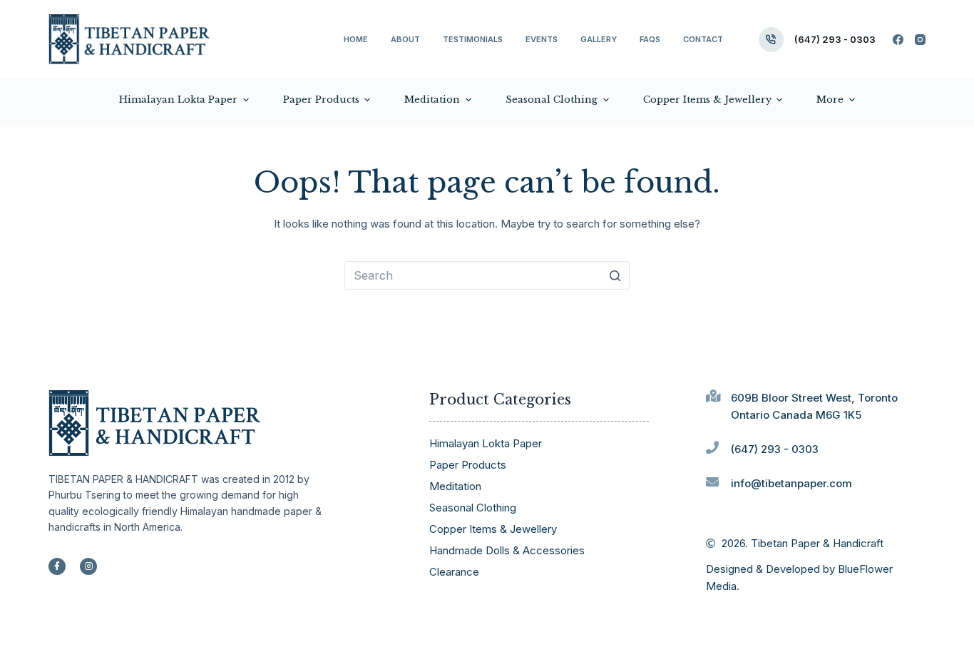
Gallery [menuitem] (598, 39)
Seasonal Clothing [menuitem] (552, 99)
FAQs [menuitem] (650, 39)
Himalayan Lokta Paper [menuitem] (178, 99)
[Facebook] (898, 39)
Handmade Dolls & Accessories (507, 550)
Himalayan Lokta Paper (485, 443)
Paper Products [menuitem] (321, 99)
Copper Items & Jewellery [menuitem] (707, 99)
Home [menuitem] (356, 39)
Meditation (455, 486)
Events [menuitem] (542, 39)
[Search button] (615, 275)
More (830, 99)
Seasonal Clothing (472, 507)
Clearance (454, 572)
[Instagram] (920, 39)
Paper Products (467, 465)
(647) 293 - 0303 (835, 39)
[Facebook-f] (57, 566)
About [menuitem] (405, 39)
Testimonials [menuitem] (473, 39)
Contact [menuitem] (703, 39)
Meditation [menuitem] (432, 99)
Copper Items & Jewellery (493, 529)
